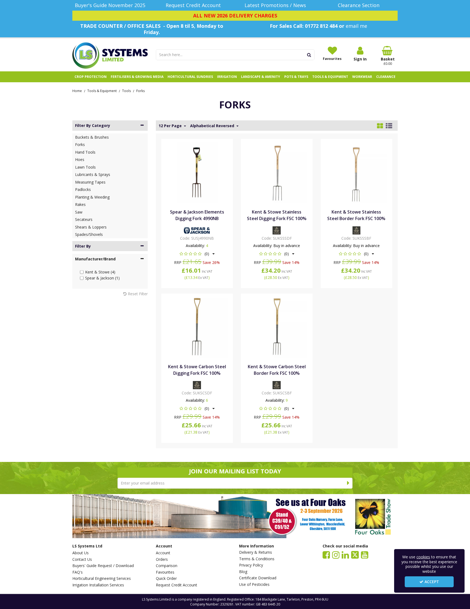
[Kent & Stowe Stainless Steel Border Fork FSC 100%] (356, 172)
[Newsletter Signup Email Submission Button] (348, 483)
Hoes (79, 159)
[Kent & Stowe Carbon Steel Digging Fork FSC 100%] (197, 326)
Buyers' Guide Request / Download (103, 565)
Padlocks (83, 189)
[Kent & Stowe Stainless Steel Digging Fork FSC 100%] (276, 172)
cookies (423, 556)
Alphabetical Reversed (212, 125)
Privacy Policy (251, 565)
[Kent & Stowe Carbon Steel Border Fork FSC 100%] (276, 326)
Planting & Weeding (92, 197)
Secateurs (83, 219)
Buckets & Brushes (92, 137)
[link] (326, 554)
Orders (162, 559)
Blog (243, 571)
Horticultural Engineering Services (101, 578)
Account (163, 552)
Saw (78, 212)
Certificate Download (257, 577)
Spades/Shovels (89, 234)
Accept (432, 581)
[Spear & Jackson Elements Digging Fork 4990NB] (197, 172)
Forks (80, 144)
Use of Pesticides (254, 584)
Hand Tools (85, 152)
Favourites (165, 572)
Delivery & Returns (255, 552)
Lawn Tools (85, 167)
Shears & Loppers (91, 227)
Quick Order (166, 578)
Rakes (80, 204)
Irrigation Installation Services (98, 585)
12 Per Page (171, 125)
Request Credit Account (176, 585)
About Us (80, 552)
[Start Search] (309, 54)
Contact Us (82, 559)
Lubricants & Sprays (92, 174)
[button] (197, 253)
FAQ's (77, 572)
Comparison (166, 565)
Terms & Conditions (256, 558)
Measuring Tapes (90, 182)
